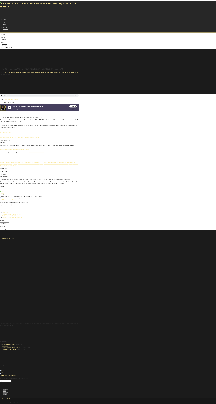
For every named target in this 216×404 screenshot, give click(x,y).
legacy (14, 164)
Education (24, 72)
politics (45, 164)
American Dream (4, 162)
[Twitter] (1, 15)
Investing (10, 164)
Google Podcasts (3, 199)
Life (45, 72)
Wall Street (75, 164)
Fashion (28, 72)
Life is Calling (5, 212)
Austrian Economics (12, 162)
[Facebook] (0, 15)
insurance (6, 164)
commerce (32, 162)
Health (42, 72)
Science (59, 72)
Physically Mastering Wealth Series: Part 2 (11, 214)
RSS (16, 199)
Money (47, 72)
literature (20, 164)
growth (64, 162)
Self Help (71, 164)
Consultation (5, 45)
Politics (55, 72)
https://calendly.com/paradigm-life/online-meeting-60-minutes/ (14, 149)
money (23, 164)
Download (16, 99)
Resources (4, 44)
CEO (29, 162)
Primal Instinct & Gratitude (8, 211)
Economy (19, 72)
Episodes (4, 36)
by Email (13, 199)
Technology (63, 72)
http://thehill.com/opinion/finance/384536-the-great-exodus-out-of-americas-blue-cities (19, 137)
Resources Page (55, 164)
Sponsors (4, 40)
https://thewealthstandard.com (36, 152)
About (3, 37)
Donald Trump (38, 162)
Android (9, 199)
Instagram (10, 142)
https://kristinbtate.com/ (5, 132)
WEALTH (2, 165)
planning (41, 164)
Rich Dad (66, 164)
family (52, 162)
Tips (77, 72)
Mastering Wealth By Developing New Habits (12, 217)
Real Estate (49, 164)
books (22, 162)
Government (37, 72)
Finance (32, 72)
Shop (3, 42)
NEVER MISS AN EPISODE (8, 30)
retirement (61, 164)
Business (15, 72)
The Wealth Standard (71, 72)
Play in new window (8, 99)
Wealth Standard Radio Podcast (11, 165)
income (71, 162)
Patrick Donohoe (9, 72)
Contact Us (4, 39)
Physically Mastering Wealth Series (10, 215)
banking (18, 162)
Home (3, 34)
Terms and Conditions (7, 398)
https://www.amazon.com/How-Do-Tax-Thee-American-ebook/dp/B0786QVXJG (17, 135)
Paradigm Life (28, 164)
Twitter (16, 142)
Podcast (51, 72)
